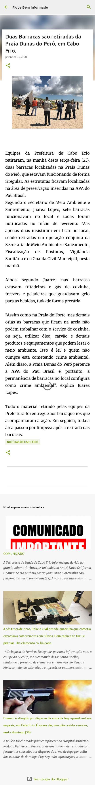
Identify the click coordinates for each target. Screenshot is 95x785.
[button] (8, 66)
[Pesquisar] (88, 7)
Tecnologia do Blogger (50, 779)
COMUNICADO (14, 553)
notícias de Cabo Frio (22, 442)
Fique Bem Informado (30, 7)
